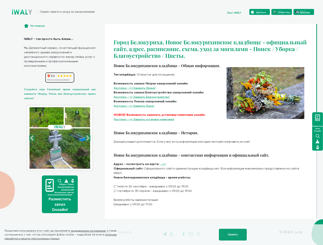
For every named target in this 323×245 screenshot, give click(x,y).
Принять (233, 234)
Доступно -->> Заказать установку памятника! (144, 119)
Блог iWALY (234, 12)
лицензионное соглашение (88, 230)
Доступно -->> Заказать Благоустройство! (141, 97)
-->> (163, 164)
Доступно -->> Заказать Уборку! (135, 88)
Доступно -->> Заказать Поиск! (134, 106)
